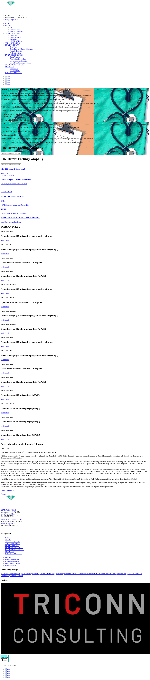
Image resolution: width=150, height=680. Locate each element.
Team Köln (13, 35)
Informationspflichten (12, 563)
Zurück (3, 494)
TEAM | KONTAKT (12, 33)
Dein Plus (13, 47)
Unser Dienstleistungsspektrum (20, 63)
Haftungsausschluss (12, 561)
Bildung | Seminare (16, 31)
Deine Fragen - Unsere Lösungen (21, 49)
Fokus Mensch (15, 29)
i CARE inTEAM (16, 41)
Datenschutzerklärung (12, 559)
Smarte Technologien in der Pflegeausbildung (21, 574)
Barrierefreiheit (10, 565)
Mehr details (5, 240)
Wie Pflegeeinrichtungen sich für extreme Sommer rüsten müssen (67, 574)
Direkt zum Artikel (7, 490)
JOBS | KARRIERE (12, 43)
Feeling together (15, 53)
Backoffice (13, 39)
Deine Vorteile (15, 57)
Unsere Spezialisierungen (18, 61)
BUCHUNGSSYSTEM (13, 73)
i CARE (8, 25)
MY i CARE (9, 67)
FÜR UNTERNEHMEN (14, 55)
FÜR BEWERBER (12, 45)
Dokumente (14, 69)
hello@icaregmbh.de (8, 514)
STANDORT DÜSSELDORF (11, 520)
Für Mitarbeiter (15, 71)
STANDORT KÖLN (8, 510)
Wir (11, 27)
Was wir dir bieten (16, 51)
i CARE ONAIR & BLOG (14, 65)
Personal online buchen (18, 59)
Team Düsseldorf (16, 37)
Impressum (9, 557)
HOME (8, 23)
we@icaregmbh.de (11, 20)
